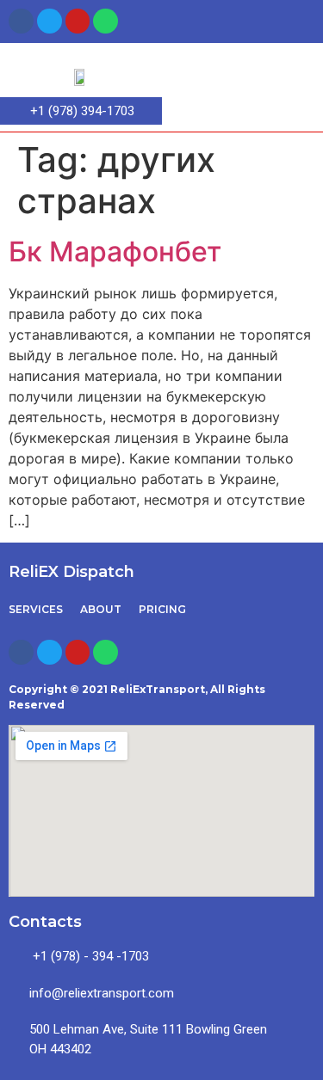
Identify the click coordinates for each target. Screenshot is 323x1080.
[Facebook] (21, 21)
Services (36, 609)
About (100, 609)
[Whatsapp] (105, 21)
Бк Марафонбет (115, 251)
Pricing (162, 609)
